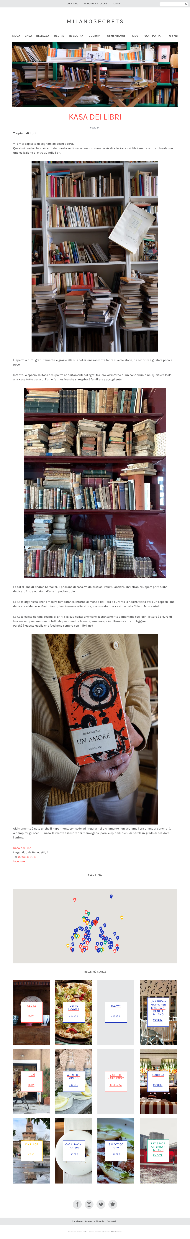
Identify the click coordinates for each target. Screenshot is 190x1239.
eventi (157, 1155)
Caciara (158, 1075)
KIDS (135, 35)
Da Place (31, 1144)
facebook (19, 861)
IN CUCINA (76, 35)
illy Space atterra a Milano (158, 1147)
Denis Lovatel (73, 1007)
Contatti (118, 3)
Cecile (31, 1005)
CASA (28, 35)
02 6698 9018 (27, 857)
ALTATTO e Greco (73, 1076)
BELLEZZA (42, 35)
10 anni (173, 35)
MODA (16, 35)
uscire (73, 1015)
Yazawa (116, 1005)
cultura (94, 127)
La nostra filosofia (96, 3)
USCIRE (59, 35)
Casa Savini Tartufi (73, 1146)
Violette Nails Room (115, 1076)
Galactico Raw (116, 1146)
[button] (111, 896)
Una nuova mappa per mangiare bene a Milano (158, 1008)
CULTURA (94, 35)
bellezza (115, 1084)
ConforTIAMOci (116, 35)
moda (31, 1015)
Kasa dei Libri (22, 848)
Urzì (32, 1075)
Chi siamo (72, 3)
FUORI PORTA (151, 35)
